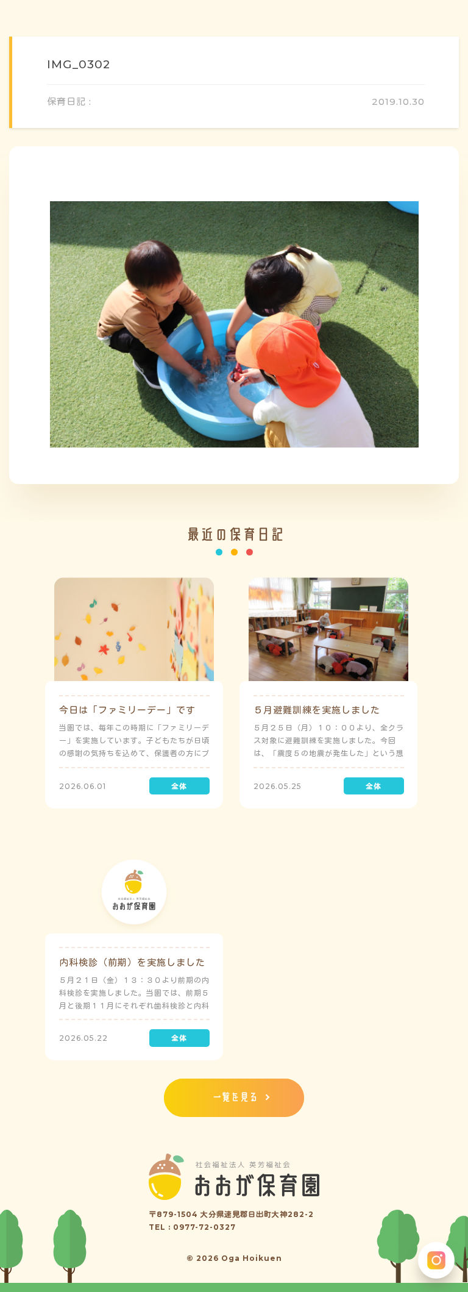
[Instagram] (436, 1260)
